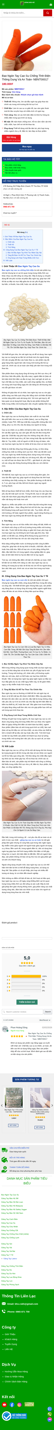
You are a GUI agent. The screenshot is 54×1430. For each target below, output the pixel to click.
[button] (3, 4)
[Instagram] (19, 1405)
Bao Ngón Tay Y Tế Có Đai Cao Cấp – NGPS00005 (14, 1111)
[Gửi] (47, 13)
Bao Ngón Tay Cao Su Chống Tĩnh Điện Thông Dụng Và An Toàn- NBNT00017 (40, 1036)
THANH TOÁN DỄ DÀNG (19, 1167)
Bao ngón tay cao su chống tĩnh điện (18, 270)
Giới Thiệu (10, 1334)
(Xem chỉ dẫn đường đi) (12, 189)
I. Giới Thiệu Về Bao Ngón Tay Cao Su (17, 237)
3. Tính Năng (10, 247)
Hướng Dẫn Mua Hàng (16, 1371)
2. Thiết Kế (10, 245)
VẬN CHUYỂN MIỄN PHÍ (19, 1148)
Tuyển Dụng (11, 1344)
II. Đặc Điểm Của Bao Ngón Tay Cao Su (18, 239)
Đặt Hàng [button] (13, 1125)
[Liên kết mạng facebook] (49, 1419)
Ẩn (26, 232)
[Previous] (2, 1110)
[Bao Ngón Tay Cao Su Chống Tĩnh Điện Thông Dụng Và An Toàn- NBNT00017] (26, 1036)
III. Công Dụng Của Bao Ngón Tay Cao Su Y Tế (20, 250)
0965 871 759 (8, 207)
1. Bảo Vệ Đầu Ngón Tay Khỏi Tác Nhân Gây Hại (24, 253)
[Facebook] (11, 1405)
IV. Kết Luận (7, 260)
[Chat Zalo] (49, 1409)
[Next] (51, 1110)
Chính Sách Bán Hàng (16, 1381)
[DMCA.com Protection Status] (29, 1404)
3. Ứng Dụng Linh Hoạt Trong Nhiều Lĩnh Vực (22, 258)
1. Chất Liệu (10, 242)
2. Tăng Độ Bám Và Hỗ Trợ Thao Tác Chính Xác (23, 255)
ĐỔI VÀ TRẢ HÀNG (17, 1158)
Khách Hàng (11, 1339)
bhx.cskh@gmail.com (26, 1304)
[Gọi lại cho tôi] (49, 1414)
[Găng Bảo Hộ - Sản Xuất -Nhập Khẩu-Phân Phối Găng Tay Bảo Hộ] (27, 4)
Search (48, 1012)
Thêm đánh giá (27, 1002)
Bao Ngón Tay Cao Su (29, 266)
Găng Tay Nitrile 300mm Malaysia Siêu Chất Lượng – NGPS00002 (40, 1112)
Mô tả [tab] (7, 225)
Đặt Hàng (11, 137)
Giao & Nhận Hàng (14, 1376)
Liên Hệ (9, 1349)
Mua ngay (27, 146)
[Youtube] (4, 1405)
